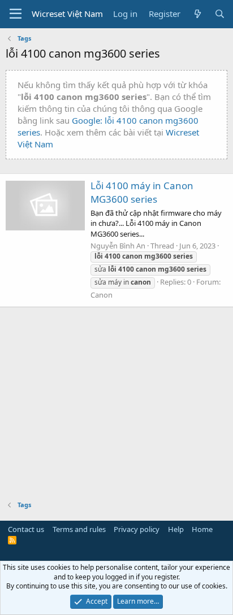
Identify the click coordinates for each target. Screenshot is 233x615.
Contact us (26, 529)
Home (202, 529)
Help (176, 529)
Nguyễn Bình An (117, 246)
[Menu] (15, 14)
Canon (101, 295)
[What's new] (197, 13)
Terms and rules (79, 529)
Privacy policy (136, 529)
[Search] (220, 13)
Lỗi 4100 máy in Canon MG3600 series (141, 192)
